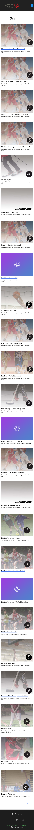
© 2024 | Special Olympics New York (17, 825)
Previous (7, 803)
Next (28, 803)
